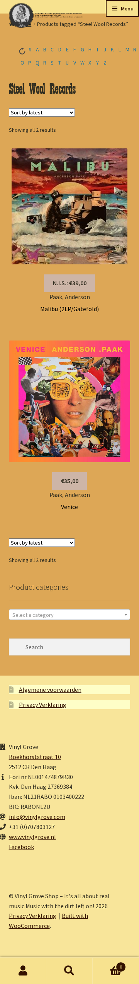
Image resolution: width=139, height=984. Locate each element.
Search (69, 971)
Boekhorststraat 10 (35, 757)
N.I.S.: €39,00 (69, 283)
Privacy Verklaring (42, 704)
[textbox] (69, 614)
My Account (23, 971)
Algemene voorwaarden (50, 689)
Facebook (21, 847)
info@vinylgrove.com (37, 817)
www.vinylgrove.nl (32, 837)
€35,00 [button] (69, 481)
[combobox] (70, 614)
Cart (107, 964)
